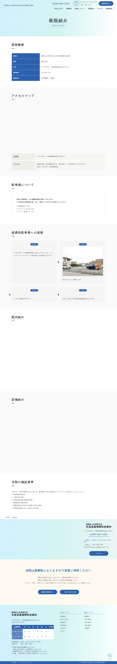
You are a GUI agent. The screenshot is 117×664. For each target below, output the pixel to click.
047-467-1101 (62, 3)
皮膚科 (87, 628)
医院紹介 (69, 8)
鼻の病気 (88, 622)
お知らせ (63, 628)
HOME (14, 662)
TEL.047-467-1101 (18, 622)
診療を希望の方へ (47, 592)
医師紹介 (91, 8)
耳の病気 (88, 619)
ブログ (62, 631)
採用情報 (63, 625)
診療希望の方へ (107, 3)
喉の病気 (88, 625)
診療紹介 (87, 616)
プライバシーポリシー (26, 662)
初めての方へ (59, 8)
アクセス (100, 8)
